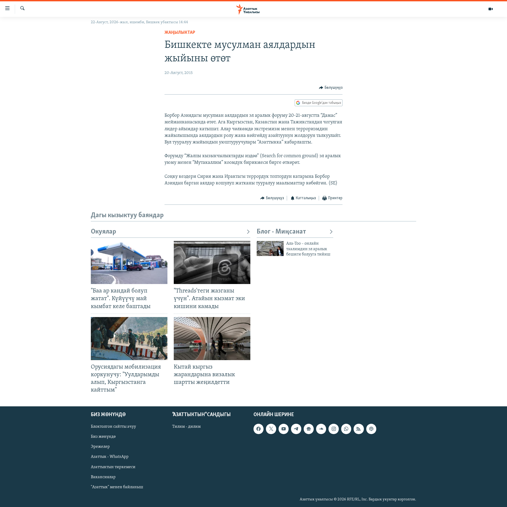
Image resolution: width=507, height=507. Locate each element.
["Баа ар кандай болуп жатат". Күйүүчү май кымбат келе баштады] (129, 262)
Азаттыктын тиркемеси (113, 467)
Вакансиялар (103, 477)
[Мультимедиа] (491, 9)
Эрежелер (100, 447)
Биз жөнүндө (103, 437)
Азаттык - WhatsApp (110, 457)
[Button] (330, 87)
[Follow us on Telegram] (296, 429)
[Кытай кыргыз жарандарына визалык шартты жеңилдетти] (212, 338)
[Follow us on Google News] (309, 429)
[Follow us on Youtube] (284, 429)
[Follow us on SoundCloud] (321, 429)
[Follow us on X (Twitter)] (271, 429)
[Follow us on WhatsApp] (346, 429)
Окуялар (103, 231)
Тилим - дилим (186, 427)
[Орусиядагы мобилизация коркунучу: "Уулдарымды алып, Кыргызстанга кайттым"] (129, 338)
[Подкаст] (371, 429)
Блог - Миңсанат (281, 231)
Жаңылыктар (180, 32)
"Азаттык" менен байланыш (117, 487)
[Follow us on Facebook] (258, 429)
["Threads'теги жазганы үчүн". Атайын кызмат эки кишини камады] (212, 262)
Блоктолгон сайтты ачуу (113, 427)
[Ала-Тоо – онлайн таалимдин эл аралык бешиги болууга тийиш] (270, 248)
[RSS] (359, 429)
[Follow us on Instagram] (333, 429)
